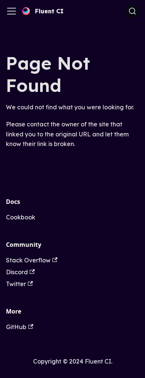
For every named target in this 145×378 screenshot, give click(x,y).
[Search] (132, 11)
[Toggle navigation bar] (11, 11)
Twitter (16, 284)
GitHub (16, 327)
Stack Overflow (28, 260)
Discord (17, 272)
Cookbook (20, 217)
